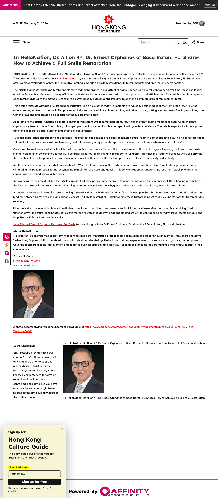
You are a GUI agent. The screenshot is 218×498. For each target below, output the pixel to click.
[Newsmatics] (6, 261)
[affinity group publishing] (6, 253)
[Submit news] (6, 237)
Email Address (18, 467)
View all (210, 5)
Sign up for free (34, 482)
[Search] (177, 42)
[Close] (62, 428)
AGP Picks (10, 5)
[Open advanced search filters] (185, 42)
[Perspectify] (6, 245)
